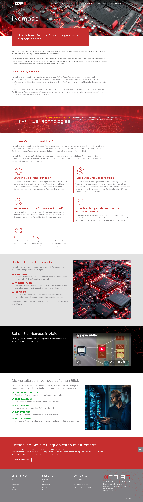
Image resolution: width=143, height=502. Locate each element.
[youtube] (130, 498)
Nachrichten (85, 3)
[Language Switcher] (129, 3)
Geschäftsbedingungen (82, 487)
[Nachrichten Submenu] (94, 3)
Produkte (67, 3)
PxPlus (45, 479)
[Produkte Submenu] (74, 3)
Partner (102, 3)
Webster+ (46, 484)
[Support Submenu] (121, 3)
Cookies (76, 482)
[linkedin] (126, 498)
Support (114, 3)
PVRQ (44, 487)
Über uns (53, 3)
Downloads (46, 490)
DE (126, 3)
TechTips (15, 490)
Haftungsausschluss (80, 484)
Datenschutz (78, 479)
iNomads (45, 482)
